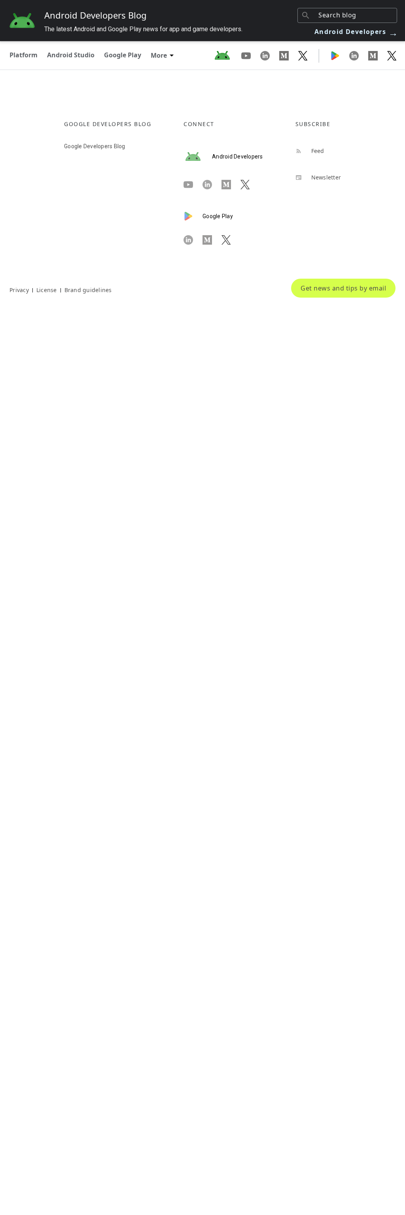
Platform (23, 55)
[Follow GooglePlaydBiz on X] (392, 55)
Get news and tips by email (343, 288)
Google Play (122, 55)
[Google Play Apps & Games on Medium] (377, 55)
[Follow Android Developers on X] (303, 55)
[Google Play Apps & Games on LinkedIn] (358, 55)
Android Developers (356, 31)
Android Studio (71, 55)
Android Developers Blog (95, 15)
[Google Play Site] (339, 55)
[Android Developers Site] (227, 55)
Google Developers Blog (94, 146)
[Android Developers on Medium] (288, 55)
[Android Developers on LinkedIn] (269, 55)
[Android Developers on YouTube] (250, 55)
